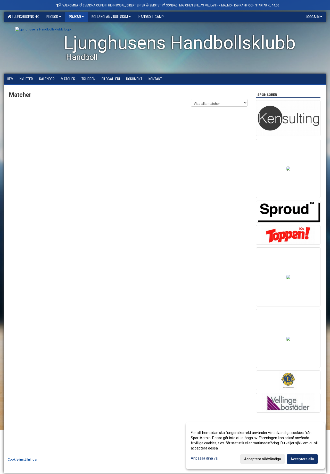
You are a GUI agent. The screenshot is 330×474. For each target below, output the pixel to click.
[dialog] (255, 445)
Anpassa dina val (204, 458)
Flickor (52, 17)
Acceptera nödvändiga (262, 459)
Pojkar (75, 17)
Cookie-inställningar (22, 459)
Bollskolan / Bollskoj (110, 17)
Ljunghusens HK (25, 17)
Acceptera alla (302, 459)
